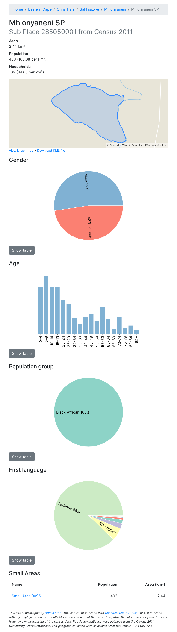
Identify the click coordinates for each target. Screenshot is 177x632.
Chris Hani (66, 9)
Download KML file (51, 150)
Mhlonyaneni (115, 9)
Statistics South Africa (121, 613)
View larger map (21, 150)
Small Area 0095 (26, 596)
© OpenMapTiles (117, 145)
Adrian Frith (53, 613)
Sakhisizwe (89, 9)
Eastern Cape (40, 9)
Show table (22, 250)
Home (18, 9)
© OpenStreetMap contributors (148, 145)
